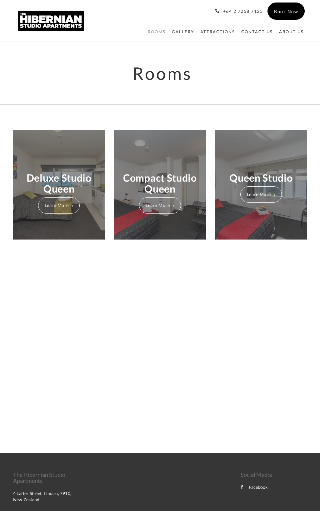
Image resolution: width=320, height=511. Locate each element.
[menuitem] (157, 32)
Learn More (57, 205)
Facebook (258, 487)
